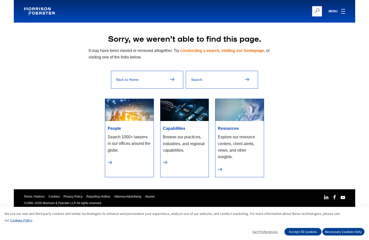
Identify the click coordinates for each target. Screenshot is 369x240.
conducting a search (199, 50)
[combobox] (292, 11)
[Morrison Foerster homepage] (40, 11)
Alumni (150, 196)
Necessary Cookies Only (343, 231)
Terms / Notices (34, 196)
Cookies (54, 196)
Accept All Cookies (303, 231)
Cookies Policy (21, 220)
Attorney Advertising (127, 196)
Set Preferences (265, 231)
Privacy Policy (73, 196)
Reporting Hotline (98, 196)
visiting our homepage (242, 50)
